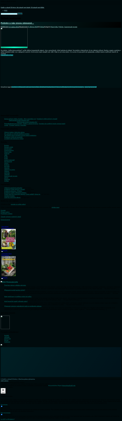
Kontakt (3, 210)
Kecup (6, 340)
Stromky (6, 168)
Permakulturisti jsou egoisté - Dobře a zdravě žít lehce (21, 123)
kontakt (6, 335)
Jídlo (5, 155)
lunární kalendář (9, 160)
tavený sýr (7, 338)
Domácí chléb (8, 147)
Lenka (6, 125)
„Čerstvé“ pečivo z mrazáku (17, 125)
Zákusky (7, 174)
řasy (50, 87)
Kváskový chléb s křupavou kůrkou (15, 192)
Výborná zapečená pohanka (13, 188)
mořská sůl (37, 87)
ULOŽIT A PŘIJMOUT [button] (8, 419)
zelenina (71, 87)
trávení (54, 87)
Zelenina (7, 179)
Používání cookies (6, 213)
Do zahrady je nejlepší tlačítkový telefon (16, 134)
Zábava (6, 171)
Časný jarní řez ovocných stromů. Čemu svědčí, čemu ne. (22, 194)
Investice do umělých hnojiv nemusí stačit (52, 123)
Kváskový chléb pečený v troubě (47, 119)
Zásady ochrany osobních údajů (11, 216)
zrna (82, 87)
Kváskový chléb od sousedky (13, 137)
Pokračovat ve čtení (7, 55)
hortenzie (7, 342)
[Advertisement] (61, 69)
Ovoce (6, 163)
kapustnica (23, 87)
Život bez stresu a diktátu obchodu (15, 285)
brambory (15, 87)
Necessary (6, 406)
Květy (6, 157)
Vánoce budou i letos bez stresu (14, 132)
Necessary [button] (4, 404)
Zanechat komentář (90, 87)
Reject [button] (60, 385)
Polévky (61, 27)
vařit (62, 87)
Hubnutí (6, 153)
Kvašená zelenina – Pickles (13, 191)
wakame (66, 87)
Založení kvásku (9, 196)
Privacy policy (5, 212)
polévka (46, 87)
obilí (42, 87)
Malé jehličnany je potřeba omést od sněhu (17, 296)
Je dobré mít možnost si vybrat (13, 138)
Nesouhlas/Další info (68, 385)
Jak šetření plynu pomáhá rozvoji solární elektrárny (20, 135)
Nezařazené (8, 161)
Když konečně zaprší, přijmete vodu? (16, 301)
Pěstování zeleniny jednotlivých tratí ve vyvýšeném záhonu (22, 306)
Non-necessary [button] (5, 413)
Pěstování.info (12, 282)
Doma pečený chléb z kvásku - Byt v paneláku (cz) (20, 119)
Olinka (42, 27)
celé (19, 87)
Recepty (7, 166)
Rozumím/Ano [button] (52, 385)
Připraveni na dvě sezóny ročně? (14, 290)
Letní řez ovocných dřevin (12, 197)
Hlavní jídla (54, 27)
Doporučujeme (9, 150)
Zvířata (6, 181)
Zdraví (6, 177)
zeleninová (77, 87)
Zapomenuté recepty (70, 27)
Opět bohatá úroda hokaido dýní (19, 120)
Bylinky (6, 145)
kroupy (29, 87)
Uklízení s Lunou (9, 169)
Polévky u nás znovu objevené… (17, 23)
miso (32, 87)
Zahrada (7, 173)
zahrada (6, 337)
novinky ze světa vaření (18, 204)
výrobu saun (55, 207)
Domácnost (8, 149)
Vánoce (58, 87)
